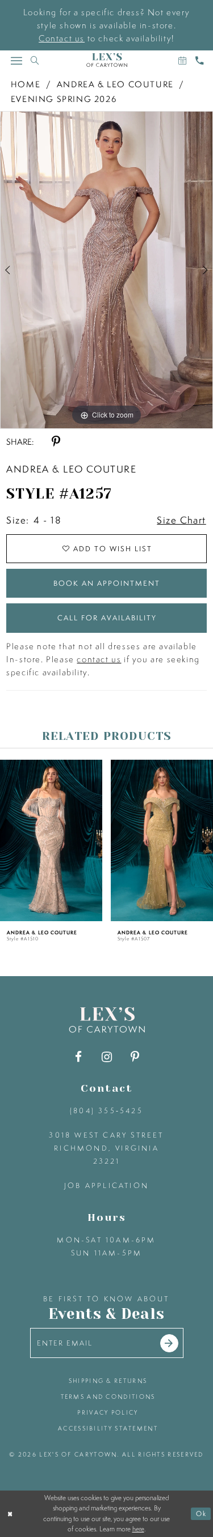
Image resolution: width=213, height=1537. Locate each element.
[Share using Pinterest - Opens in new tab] (56, 442)
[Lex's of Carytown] (106, 60)
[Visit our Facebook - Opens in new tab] (78, 1057)
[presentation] (51, 840)
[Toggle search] (34, 60)
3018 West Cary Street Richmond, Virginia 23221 (106, 1148)
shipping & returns (108, 1381)
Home (25, 84)
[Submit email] (169, 1343)
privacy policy (107, 1412)
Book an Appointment (106, 583)
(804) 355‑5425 (106, 1111)
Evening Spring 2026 (63, 99)
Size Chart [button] (181, 519)
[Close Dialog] (10, 1513)
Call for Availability (107, 618)
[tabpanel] (106, 270)
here (138, 1529)
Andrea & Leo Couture (115, 84)
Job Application (106, 1185)
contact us (99, 659)
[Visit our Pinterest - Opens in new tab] (135, 1057)
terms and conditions (108, 1396)
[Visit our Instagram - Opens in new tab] (106, 1057)
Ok (201, 1513)
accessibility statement (108, 1428)
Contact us (62, 38)
